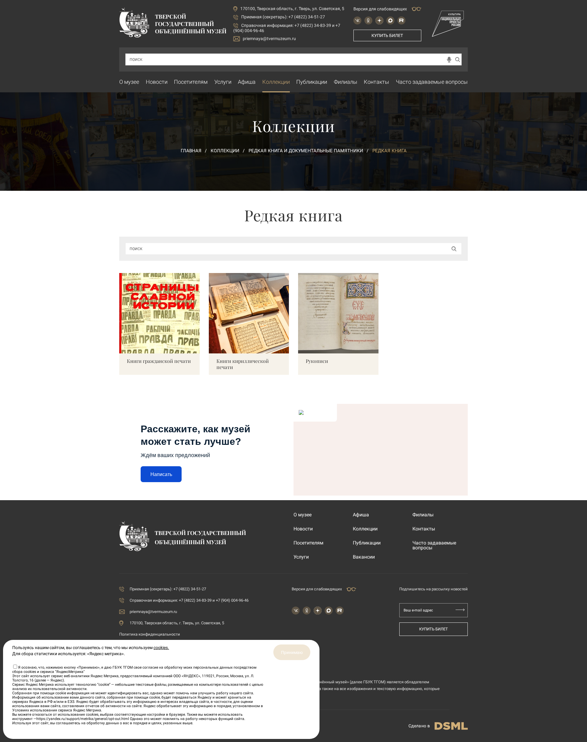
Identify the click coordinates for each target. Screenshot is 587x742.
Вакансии (364, 557)
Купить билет (387, 35)
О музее (129, 82)
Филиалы (345, 82)
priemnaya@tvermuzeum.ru (269, 38)
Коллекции (276, 82)
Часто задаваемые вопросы (432, 82)
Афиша (247, 82)
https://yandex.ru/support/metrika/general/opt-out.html (82, 719)
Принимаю (292, 652)
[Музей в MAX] (390, 20)
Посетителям (191, 82)
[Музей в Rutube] (401, 20)
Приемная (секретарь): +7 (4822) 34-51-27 (283, 16)
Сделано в (419, 725)
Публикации (311, 82)
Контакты (376, 82)
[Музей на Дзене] (379, 20)
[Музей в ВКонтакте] (357, 20)
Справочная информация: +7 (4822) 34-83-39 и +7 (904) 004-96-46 (189, 600)
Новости (157, 82)
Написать (161, 474)
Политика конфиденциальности (149, 634)
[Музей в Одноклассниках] (368, 20)
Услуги (222, 82)
